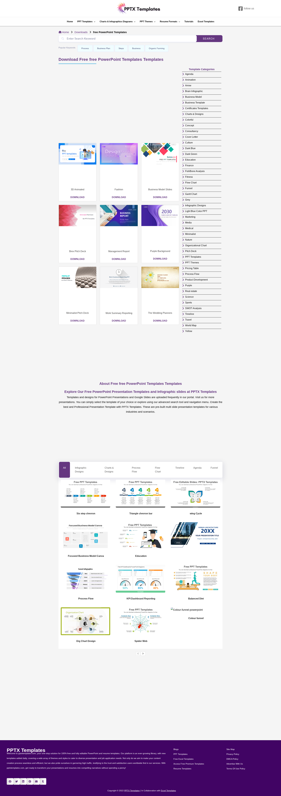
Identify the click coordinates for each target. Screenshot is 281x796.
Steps (121, 48)
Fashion (119, 189)
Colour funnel (196, 618)
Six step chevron (86, 513)
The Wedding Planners (160, 313)
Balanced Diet (196, 598)
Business (136, 48)
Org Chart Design (86, 641)
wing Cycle (196, 513)
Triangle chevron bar (140, 513)
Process (85, 48)
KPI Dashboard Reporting (141, 598)
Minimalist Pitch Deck (77, 313)
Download (77, 197)
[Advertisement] (119, 104)
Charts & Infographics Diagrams (116, 21)
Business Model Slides (160, 189)
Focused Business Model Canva (86, 556)
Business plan (103, 48)
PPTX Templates (26, 750)
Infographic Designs (80, 470)
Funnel (214, 468)
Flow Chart (158, 470)
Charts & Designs (109, 470)
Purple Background (160, 251)
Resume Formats (168, 21)
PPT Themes (146, 21)
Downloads (81, 32)
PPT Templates (84, 21)
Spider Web (140, 641)
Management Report (119, 251)
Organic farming (157, 48)
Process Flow (136, 470)
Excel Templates (206, 21)
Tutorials (188, 21)
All (64, 468)
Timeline (179, 468)
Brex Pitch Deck (77, 251)
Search (209, 38)
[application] (93, 21)
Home (70, 21)
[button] (10, 781)
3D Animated (77, 189)
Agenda (197, 468)
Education (141, 556)
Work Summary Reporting (119, 313)
